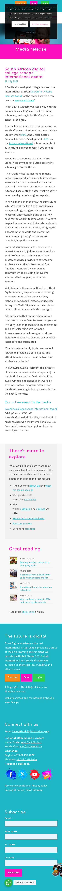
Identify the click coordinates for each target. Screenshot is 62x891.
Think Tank (28, 611)
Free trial (20, 3)
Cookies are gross (40, 24)
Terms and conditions (17, 785)
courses (40, 509)
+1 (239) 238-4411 (31, 742)
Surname (10, 844)
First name (11, 831)
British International (21, 143)
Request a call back (17, 763)
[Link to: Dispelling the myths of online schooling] (13, 585)
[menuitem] (20, 3)
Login (45, 3)
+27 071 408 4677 (24, 755)
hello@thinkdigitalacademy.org (30, 731)
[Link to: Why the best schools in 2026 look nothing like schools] (13, 597)
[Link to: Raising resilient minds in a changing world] (13, 560)
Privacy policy (39, 785)
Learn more (31, 32)
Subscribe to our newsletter (28, 518)
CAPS (23, 134)
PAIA (28, 790)
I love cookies (20, 24)
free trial (30, 528)
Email (8, 818)
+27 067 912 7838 (26, 759)
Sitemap (38, 790)
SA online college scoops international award (31, 408)
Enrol (33, 3)
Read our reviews (22, 523)
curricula (25, 509)
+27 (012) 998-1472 (31, 746)
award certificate (24, 100)
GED (46, 139)
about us (34, 485)
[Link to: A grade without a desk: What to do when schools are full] (13, 573)
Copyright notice (14, 790)
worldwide (30, 499)
